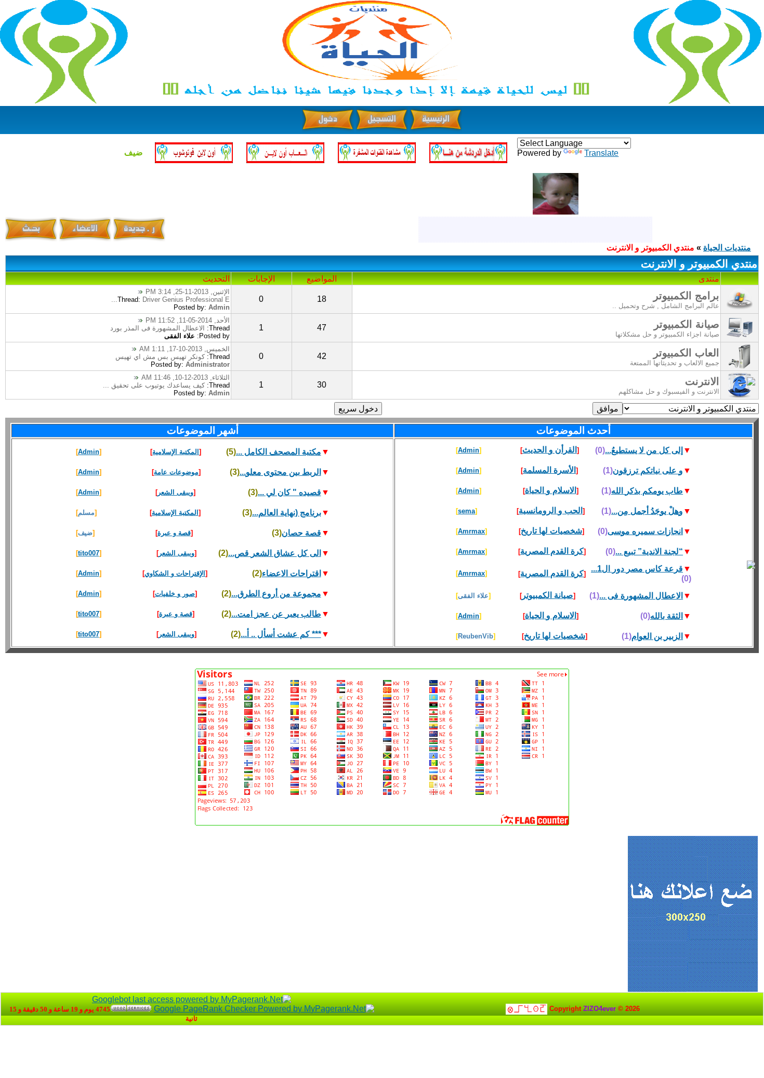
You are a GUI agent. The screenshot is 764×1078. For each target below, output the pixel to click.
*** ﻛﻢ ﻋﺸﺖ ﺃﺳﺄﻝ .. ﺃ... (281, 634)
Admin (219, 307)
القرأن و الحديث (549, 449)
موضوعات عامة (176, 472)
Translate (601, 153)
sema (466, 511)
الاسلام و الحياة (550, 490)
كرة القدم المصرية (552, 551)
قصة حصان (301, 532)
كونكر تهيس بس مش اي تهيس (160, 357)
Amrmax (471, 531)
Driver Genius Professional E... (170, 299)
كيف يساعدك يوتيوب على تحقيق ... (154, 385)
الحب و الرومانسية (551, 510)
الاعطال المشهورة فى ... (641, 595)
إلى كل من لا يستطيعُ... (644, 450)
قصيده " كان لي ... (289, 492)
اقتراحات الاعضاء (291, 573)
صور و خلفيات (175, 593)
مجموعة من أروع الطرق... (276, 593)
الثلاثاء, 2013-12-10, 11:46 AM (185, 377)
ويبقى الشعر (175, 492)
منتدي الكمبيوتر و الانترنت (650, 247)
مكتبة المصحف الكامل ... (278, 451)
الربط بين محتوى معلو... (280, 472)
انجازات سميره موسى (645, 531)
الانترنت (702, 381)
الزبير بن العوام (657, 636)
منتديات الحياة (727, 247)
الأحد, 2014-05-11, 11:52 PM (188, 320)
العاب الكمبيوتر (686, 352)
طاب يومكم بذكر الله (647, 490)
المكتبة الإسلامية (175, 452)
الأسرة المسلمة (549, 469)
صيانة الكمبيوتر (686, 324)
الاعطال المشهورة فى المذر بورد (157, 328)
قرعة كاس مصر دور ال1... (637, 568)
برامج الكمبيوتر (686, 295)
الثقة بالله (666, 615)
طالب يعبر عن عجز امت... (276, 613)
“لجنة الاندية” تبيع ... (649, 551)
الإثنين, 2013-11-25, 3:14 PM (188, 292)
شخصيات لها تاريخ (551, 530)
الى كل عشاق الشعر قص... (274, 553)
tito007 (88, 553)
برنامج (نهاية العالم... (286, 512)
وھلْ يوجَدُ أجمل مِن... (647, 511)
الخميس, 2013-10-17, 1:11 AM (184, 349)
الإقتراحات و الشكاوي (174, 573)
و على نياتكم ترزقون (648, 470)
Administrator (208, 364)
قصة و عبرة (174, 533)
